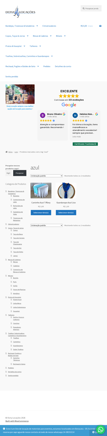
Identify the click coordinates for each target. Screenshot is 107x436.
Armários (16, 293)
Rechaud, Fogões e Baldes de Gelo (20, 66)
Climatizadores (49, 26)
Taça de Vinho (18, 252)
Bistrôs (15, 278)
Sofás (15, 286)
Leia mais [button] (77, 137)
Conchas (16, 323)
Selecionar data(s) (41, 212)
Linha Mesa (17, 303)
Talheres (33, 46)
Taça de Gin (17, 248)
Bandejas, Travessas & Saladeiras (19, 26)
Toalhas (16, 338)
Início (10, 152)
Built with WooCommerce (17, 421)
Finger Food (17, 300)
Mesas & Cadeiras (40, 36)
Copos (15, 230)
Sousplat (16, 311)
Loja (16, 152)
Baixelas (16, 196)
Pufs (14, 282)
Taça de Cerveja (18, 238)
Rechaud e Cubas (19, 364)
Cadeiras (16, 266)
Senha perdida (11, 76)
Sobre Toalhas (18, 349)
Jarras (15, 256)
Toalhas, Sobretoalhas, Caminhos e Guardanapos (27, 56)
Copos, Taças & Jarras (15, 36)
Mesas (15, 262)
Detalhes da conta (63, 66)
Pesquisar (20, 173)
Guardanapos (18, 346)
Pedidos (46, 66)
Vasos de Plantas (19, 289)
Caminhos (16, 342)
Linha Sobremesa (19, 307)
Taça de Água (18, 234)
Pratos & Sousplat (13, 46)
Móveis (59, 36)
